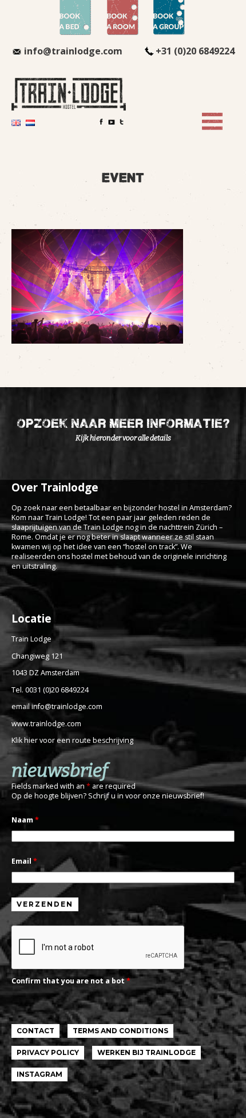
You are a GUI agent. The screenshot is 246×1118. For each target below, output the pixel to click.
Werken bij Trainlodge (146, 1052)
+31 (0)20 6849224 (195, 51)
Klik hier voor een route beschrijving (72, 740)
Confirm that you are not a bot (70, 981)
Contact (35, 1030)
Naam (25, 820)
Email (24, 861)
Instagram (39, 1074)
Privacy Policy (48, 1052)
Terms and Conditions (120, 1030)
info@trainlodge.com (73, 51)
